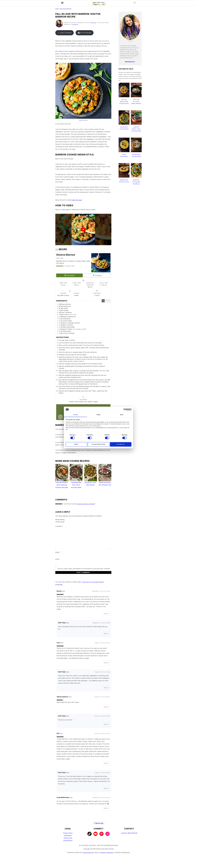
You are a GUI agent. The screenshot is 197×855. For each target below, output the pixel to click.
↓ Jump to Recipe (64, 33)
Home (57, 8)
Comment (59, 526)
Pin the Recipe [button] (85, 33)
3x (109, 300)
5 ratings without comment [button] (86, 504)
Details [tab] (98, 414)
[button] (57, 266)
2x (106, 300)
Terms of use (68, 838)
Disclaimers (68, 835)
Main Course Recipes (65, 8)
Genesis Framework (107, 852)
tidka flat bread (77, 200)
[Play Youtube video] (83, 229)
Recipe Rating (60, 519)
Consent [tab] (75, 414)
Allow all (121, 444)
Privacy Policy (68, 833)
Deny (76, 444)
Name (57, 552)
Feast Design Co (88, 852)
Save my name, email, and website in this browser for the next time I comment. (84, 568)
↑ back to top (98, 823)
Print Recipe (70, 275)
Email (57, 559)
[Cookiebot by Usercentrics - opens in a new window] (124, 409)
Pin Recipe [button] (98, 275)
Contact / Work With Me (129, 833)
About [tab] (121, 414)
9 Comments (75, 24)
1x (103, 300)
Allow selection (98, 444)
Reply (106, 614)
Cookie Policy (67, 840)
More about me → (130, 61)
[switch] (90, 438)
